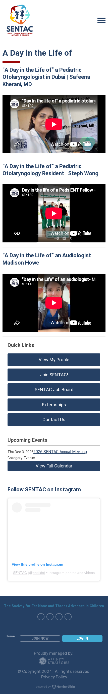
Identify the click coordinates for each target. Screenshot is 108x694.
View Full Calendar (54, 465)
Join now (39, 638)
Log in (82, 638)
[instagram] (49, 616)
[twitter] (59, 616)
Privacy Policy (54, 676)
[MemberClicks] (20, 20)
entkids (38, 573)
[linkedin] (68, 616)
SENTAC (20, 573)
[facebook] (40, 616)
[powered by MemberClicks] (54, 687)
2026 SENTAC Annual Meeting (60, 451)
